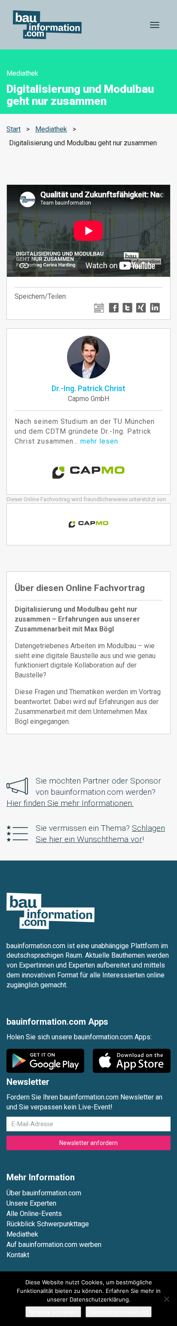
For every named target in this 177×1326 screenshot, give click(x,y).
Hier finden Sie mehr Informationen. (70, 803)
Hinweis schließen (53, 1311)
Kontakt (17, 1255)
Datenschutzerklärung (118, 1311)
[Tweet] (127, 307)
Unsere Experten (31, 1203)
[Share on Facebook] (114, 307)
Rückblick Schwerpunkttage (47, 1224)
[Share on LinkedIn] (155, 307)
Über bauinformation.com (43, 1193)
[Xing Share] (141, 307)
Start (13, 129)
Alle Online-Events (34, 1214)
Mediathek (51, 129)
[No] (166, 1299)
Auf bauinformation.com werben (53, 1244)
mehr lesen (99, 441)
